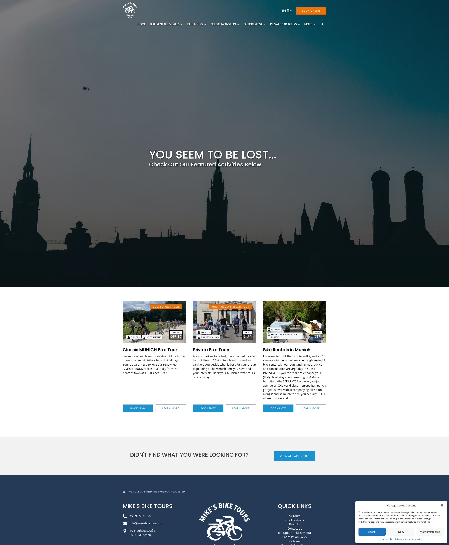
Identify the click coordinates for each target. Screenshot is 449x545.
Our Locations (294, 520)
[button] (442, 505)
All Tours (294, 516)
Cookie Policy (387, 538)
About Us (295, 524)
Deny (401, 531)
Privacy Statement (404, 538)
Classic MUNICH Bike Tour (150, 350)
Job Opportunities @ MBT (294, 533)
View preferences (430, 531)
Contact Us (294, 528)
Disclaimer (295, 541)
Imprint (418, 538)
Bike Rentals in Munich (286, 350)
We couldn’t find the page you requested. (157, 491)
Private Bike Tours (211, 350)
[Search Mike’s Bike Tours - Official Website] (322, 24)
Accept (372, 531)
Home (142, 24)
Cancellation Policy (294, 537)
